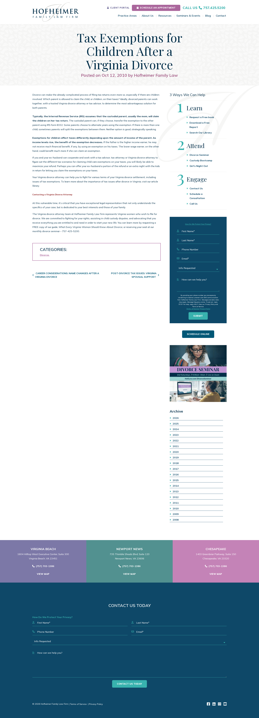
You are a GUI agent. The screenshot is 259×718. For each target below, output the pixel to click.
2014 (176, 485)
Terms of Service (192, 309)
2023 (176, 434)
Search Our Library (200, 132)
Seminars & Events (188, 15)
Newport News (129, 549)
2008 (176, 519)
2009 (176, 514)
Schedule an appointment (158, 7)
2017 (176, 468)
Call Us (194, 203)
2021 (176, 446)
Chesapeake (216, 549)
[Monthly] (198, 373)
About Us (147, 15)
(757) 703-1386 (45, 566)
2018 (176, 463)
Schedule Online (198, 334)
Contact (221, 15)
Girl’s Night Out (199, 165)
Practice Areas (127, 15)
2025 (176, 423)
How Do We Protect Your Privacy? (198, 224)
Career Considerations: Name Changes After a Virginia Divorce (67, 275)
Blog (208, 15)
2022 (176, 440)
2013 (176, 491)
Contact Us (196, 188)
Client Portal (119, 7)
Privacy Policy (205, 309)
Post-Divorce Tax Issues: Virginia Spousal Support (133, 275)
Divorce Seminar (199, 154)
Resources (164, 15)
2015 (176, 480)
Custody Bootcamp (201, 160)
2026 (176, 417)
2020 (176, 451)
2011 (176, 502)
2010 (176, 508)
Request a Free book (201, 117)
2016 (176, 474)
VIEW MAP (43, 574)
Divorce (44, 254)
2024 (176, 429)
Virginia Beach (43, 549)
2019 (176, 457)
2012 (176, 497)
